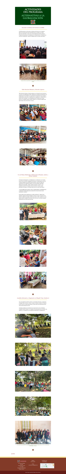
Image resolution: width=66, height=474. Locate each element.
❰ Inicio (13, 453)
